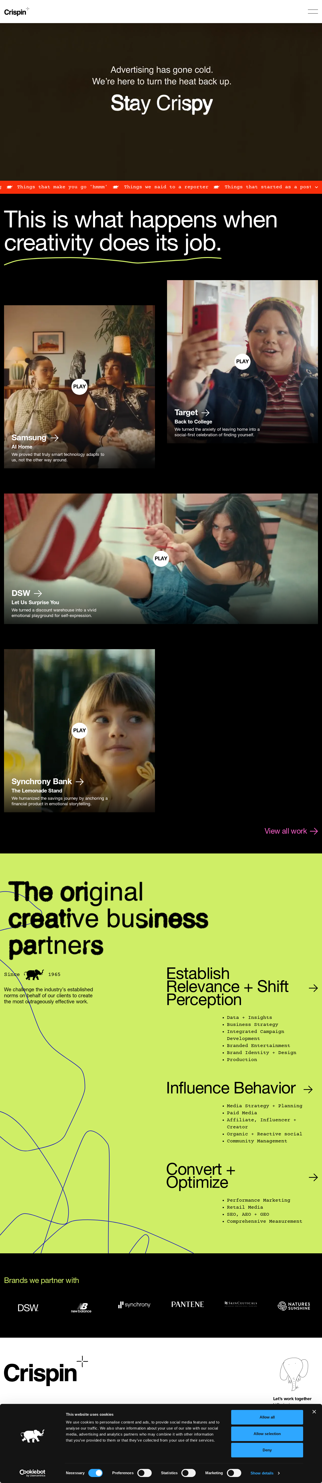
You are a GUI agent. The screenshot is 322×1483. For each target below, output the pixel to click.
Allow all (267, 1417)
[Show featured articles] (316, 187)
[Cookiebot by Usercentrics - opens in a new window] (33, 1473)
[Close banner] (314, 1411)
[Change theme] (34, 974)
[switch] (144, 1473)
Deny (267, 1450)
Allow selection (267, 1434)
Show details (262, 1473)
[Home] (18, 11)
